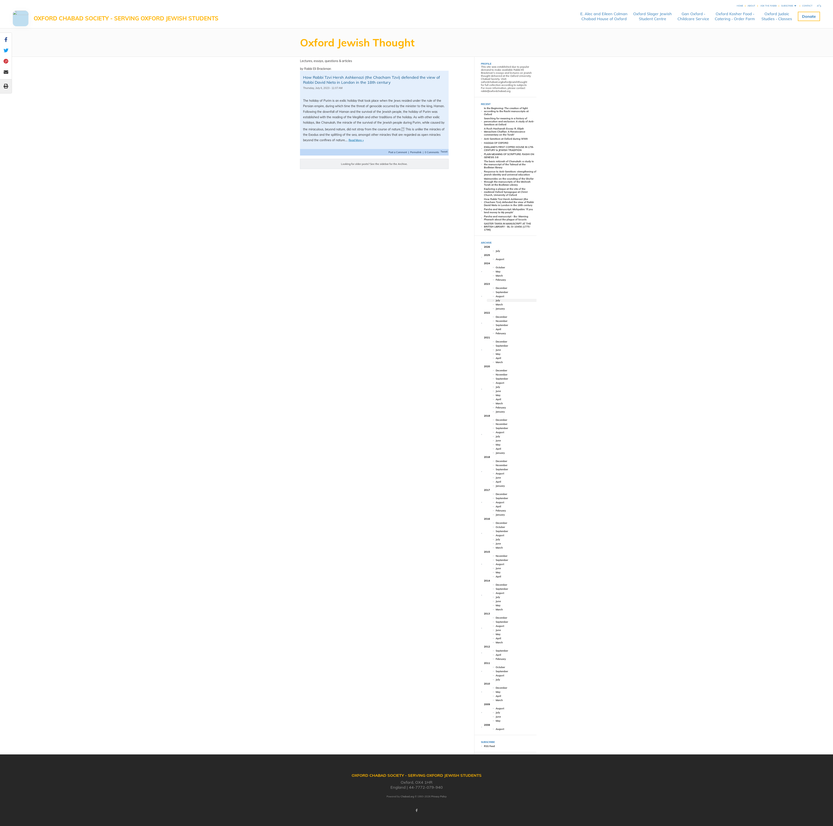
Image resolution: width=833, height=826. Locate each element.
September (502, 292)
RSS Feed (489, 746)
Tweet (444, 151)
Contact (807, 5)
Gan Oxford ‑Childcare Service (693, 16)
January (500, 308)
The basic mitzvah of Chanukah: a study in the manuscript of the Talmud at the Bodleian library (509, 164)
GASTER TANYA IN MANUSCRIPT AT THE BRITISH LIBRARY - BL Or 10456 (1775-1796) (507, 226)
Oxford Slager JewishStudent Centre (652, 16)
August (500, 259)
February (501, 279)
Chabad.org (407, 796)
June (498, 349)
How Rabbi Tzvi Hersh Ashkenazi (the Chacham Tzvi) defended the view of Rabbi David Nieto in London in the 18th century (371, 80)
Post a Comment (398, 152)
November (501, 321)
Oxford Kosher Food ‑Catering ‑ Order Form (735, 16)
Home (740, 5)
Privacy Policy (439, 796)
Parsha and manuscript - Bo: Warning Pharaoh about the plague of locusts (506, 218)
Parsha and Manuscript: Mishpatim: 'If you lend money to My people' (508, 211)
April (498, 329)
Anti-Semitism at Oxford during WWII (506, 138)
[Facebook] (416, 810)
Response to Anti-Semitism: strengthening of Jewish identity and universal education (510, 173)
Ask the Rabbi (768, 5)
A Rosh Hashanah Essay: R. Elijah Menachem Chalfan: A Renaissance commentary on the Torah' (504, 131)
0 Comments (432, 152)
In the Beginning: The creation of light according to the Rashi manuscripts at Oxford (506, 111)
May (498, 271)
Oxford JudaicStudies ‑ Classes (776, 16)
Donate (809, 16)
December (501, 288)
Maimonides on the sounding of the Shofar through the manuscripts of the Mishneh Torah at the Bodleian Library (509, 181)
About (751, 5)
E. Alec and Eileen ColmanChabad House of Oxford (604, 16)
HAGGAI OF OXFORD (496, 142)
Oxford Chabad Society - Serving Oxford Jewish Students (126, 18)
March (499, 275)
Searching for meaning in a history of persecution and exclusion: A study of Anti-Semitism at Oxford (509, 121)
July (498, 250)
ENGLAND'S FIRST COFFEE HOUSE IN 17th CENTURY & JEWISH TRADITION (508, 149)
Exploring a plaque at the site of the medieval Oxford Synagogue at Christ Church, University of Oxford (506, 192)
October (500, 267)
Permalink (415, 152)
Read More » (356, 140)
